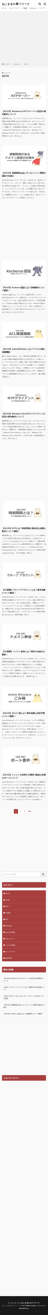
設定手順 (8, 958)
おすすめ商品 (10, 932)
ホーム (4, 8)
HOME (6, 64)
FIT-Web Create (29, 1306)
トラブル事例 (10, 945)
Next (29, 811)
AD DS (26, 64)
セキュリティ (10, 939)
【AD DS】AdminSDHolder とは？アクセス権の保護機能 (23, 350)
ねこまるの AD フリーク (16, 4)
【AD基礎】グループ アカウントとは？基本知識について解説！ (23, 591)
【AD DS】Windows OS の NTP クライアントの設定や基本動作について (23, 415)
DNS (7, 906)
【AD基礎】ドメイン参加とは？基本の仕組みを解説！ (23, 653)
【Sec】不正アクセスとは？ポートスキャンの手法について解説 (23, 997)
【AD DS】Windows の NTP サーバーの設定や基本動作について (24, 112)
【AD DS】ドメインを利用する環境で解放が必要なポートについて (24, 776)
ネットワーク (10, 952)
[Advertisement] (24, 37)
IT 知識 (24, 8)
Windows (33, 8)
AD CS (7, 893)
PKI (6, 919)
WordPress (24, 1308)
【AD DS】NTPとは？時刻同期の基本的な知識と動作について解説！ (24, 529)
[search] (43, 874)
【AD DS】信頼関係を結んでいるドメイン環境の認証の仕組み (24, 174)
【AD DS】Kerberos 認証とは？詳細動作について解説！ (23, 289)
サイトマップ (14, 8)
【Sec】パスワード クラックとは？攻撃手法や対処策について (24, 988)
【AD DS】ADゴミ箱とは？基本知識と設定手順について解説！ (23, 714)
